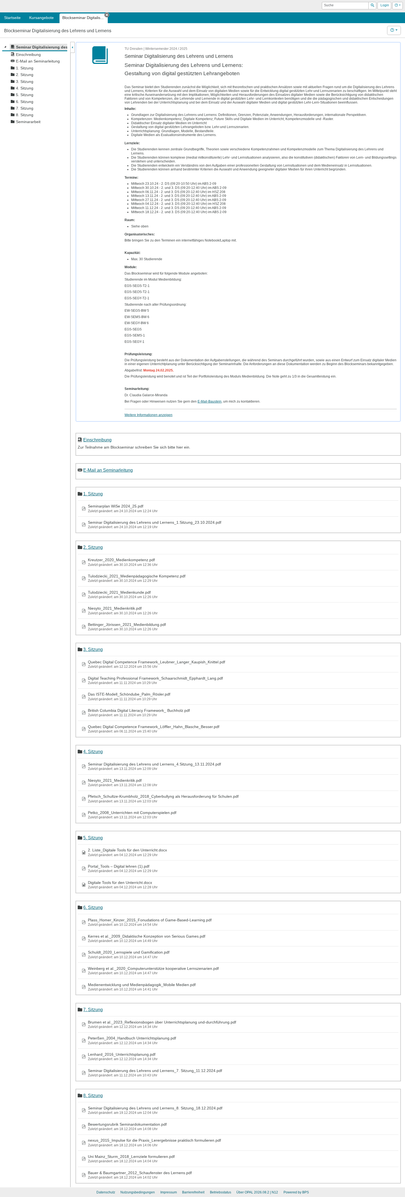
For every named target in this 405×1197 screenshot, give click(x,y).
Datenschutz (105, 1192)
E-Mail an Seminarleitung (108, 470)
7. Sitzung (93, 1009)
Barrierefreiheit (193, 1192)
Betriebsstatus (220, 1192)
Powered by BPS (296, 1192)
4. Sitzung (93, 751)
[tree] (34, 84)
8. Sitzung (93, 1095)
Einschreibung (97, 439)
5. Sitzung (93, 837)
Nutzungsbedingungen (137, 1192)
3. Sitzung (93, 649)
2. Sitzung (93, 547)
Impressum (168, 1192)
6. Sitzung (93, 907)
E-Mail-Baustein (210, 401)
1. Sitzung (93, 493)
